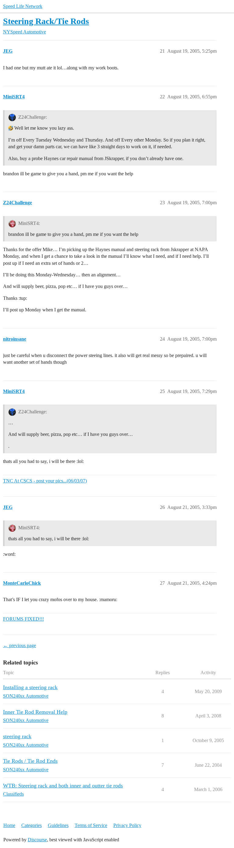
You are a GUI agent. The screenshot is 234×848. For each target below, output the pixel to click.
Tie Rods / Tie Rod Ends (30, 761)
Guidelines (58, 825)
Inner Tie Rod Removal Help (35, 712)
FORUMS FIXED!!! (23, 619)
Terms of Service (91, 825)
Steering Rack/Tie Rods (46, 21)
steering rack (17, 736)
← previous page (19, 645)
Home (9, 825)
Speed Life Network (22, 6)
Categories (31, 825)
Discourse (37, 839)
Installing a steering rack (30, 687)
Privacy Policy (127, 825)
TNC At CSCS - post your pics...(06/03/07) (45, 480)
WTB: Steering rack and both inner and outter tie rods (63, 786)
